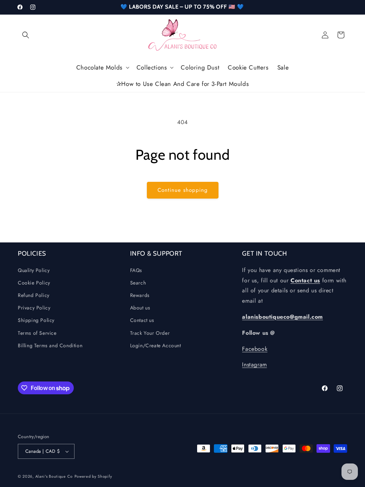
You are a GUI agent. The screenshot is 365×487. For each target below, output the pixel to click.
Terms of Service (37, 333)
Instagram (254, 364)
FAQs (136, 270)
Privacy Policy (34, 307)
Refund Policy (34, 295)
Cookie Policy (34, 282)
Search (138, 282)
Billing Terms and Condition (50, 345)
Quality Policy (34, 270)
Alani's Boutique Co (54, 476)
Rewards (140, 295)
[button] (26, 35)
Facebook (254, 349)
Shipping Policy (36, 320)
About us (140, 307)
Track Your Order (150, 333)
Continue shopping (183, 190)
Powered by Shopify (93, 476)
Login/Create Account (155, 345)
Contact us (142, 320)
